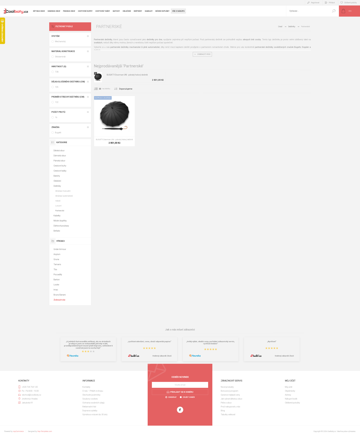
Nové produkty (227, 387)
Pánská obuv (59, 161)
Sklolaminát (60, 57)
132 (56, 102)
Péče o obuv (226, 403)
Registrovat (315, 3)
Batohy (57, 176)
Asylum (57, 254)
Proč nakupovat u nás (230, 407)
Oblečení (57, 181)
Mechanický (60, 41)
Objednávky (290, 391)
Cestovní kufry (60, 166)
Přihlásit (332, 3)
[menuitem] (112, 387)
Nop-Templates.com (44, 431)
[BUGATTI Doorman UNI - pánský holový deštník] (114, 121)
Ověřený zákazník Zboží (161, 356)
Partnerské (59, 211)
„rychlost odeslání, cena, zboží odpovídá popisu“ (149, 341)
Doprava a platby (89, 410)
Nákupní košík (291, 399)
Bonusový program (229, 391)
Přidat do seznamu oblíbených (126, 130)
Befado (57, 231)
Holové (57, 201)
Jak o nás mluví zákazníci (180, 329)
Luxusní (58, 206)
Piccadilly (58, 274)
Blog (223, 410)
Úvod (280, 26)
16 (56, 117)
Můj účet (288, 387)
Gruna (56, 259)
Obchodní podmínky (91, 395)
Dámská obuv (60, 155)
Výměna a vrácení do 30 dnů (94, 414)
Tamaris (57, 264)
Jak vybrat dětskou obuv (231, 399)
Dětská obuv (59, 150)
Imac (56, 290)
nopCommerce (18, 431)
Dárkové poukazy (61, 226)
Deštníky (57, 186)
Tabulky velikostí (228, 414)
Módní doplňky (60, 221)
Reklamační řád (89, 407)
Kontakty (86, 387)
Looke (56, 285)
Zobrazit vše (59, 300)
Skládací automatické (64, 196)
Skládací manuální (62, 191)
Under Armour (60, 249)
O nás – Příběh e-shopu (92, 391)
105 (56, 87)
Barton (57, 279)
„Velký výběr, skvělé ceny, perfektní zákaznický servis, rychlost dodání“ (210, 342)
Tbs (55, 269)
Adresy (288, 395)
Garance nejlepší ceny (230, 395)
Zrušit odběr (189, 397)
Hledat (333, 11)
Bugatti (58, 132)
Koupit (111, 130)
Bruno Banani (60, 295)
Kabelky (57, 215)
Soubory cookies (90, 399)
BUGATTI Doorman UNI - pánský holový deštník (127, 75)
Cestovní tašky (60, 171)
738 (56, 72)
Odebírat (172, 397)
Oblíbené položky (292, 403)
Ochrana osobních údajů (93, 403)
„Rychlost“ (271, 341)
